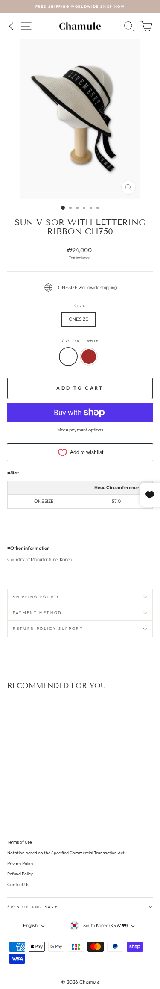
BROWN (88, 356)
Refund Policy (20, 874)
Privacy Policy (20, 863)
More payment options (80, 430)
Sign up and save (32, 906)
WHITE (68, 356)
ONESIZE (78, 319)
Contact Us (18, 884)
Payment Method (37, 612)
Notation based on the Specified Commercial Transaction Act (66, 853)
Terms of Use (19, 842)
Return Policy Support (48, 628)
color (80, 340)
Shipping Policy (36, 596)
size (80, 306)
